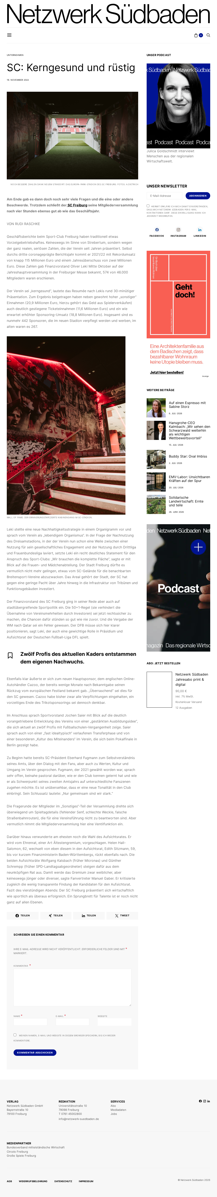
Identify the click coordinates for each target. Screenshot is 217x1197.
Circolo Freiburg (17, 1151)
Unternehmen (15, 55)
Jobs (114, 1113)
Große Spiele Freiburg (21, 1155)
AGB (9, 1181)
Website (102, 1016)
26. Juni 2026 (176, 512)
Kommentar (21, 966)
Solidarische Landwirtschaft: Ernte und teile (186, 501)
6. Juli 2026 (175, 413)
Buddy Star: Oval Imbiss (188, 456)
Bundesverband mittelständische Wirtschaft (36, 1147)
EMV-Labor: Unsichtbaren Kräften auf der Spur (189, 479)
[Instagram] (204, 1110)
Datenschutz (63, 1181)
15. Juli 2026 (176, 445)
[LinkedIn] (208, 1110)
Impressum (86, 1181)
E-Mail (61, 1016)
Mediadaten (118, 1109)
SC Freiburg (77, 205)
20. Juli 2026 (176, 487)
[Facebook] (200, 1110)
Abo (113, 1105)
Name (18, 1016)
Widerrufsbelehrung (33, 1181)
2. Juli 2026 (175, 463)
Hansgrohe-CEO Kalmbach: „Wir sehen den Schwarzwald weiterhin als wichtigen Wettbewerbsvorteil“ (189, 430)
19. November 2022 (18, 80)
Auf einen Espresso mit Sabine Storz (187, 405)
